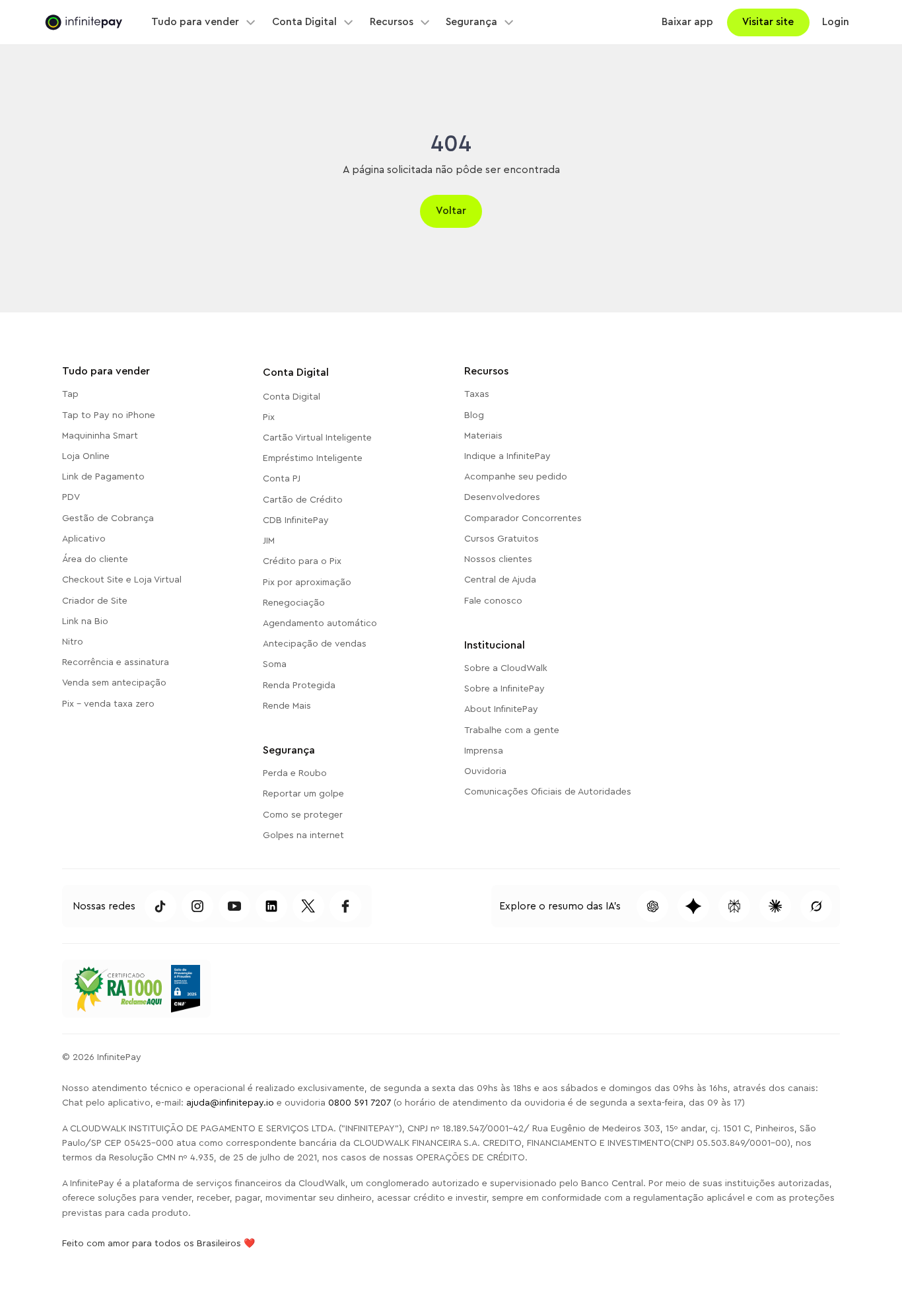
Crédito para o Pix (302, 561)
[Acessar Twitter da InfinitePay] (308, 906)
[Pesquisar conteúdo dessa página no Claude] (775, 906)
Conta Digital (291, 397)
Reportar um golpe (303, 793)
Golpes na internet (303, 835)
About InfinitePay (501, 709)
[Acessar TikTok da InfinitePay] (160, 906)
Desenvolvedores (502, 497)
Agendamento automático (320, 623)
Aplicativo (84, 539)
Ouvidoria (485, 771)
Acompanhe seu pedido (515, 476)
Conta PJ (281, 478)
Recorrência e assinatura (115, 662)
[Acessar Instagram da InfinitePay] (197, 906)
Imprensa (483, 751)
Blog (474, 415)
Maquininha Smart (100, 436)
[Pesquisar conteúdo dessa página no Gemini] (693, 906)
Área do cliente (95, 559)
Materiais (483, 436)
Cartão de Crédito (303, 500)
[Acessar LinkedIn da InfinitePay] (271, 906)
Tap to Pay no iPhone (108, 415)
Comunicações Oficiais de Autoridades (547, 791)
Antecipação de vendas (314, 644)
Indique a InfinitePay (507, 456)
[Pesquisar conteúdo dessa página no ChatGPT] (652, 906)
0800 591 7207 (359, 1103)
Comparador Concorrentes (523, 518)
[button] (203, 22)
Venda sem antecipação (114, 683)
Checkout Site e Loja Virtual (122, 579)
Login (835, 22)
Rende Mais (287, 706)
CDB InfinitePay (296, 520)
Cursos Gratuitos (501, 539)
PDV (71, 497)
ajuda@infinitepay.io (230, 1103)
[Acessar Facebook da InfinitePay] (345, 906)
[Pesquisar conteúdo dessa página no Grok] (816, 906)
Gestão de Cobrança (108, 518)
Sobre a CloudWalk (505, 668)
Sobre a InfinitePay (504, 688)
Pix (269, 417)
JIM (269, 541)
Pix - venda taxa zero (108, 704)
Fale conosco (493, 601)
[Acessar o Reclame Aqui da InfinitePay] (117, 988)
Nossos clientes (498, 559)
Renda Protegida (299, 685)
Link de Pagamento (103, 476)
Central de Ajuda (500, 579)
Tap (70, 394)
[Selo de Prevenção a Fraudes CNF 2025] (185, 988)
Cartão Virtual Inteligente (317, 437)
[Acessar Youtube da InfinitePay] (234, 906)
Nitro (72, 642)
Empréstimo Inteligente (313, 458)
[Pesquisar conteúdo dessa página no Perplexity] (734, 906)
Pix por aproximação (307, 582)
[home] (83, 23)
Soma (275, 664)
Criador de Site (94, 601)
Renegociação (294, 603)
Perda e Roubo (295, 773)
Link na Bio (85, 621)
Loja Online (86, 456)
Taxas (476, 394)
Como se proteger (303, 815)
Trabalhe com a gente (511, 730)
